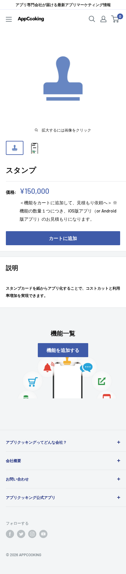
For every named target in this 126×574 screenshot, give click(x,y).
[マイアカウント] (103, 19)
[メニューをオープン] (9, 19)
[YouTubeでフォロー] (43, 534)
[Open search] (92, 19)
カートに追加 (63, 238)
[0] (115, 19)
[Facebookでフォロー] (10, 534)
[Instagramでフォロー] (32, 534)
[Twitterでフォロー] (21, 534)
